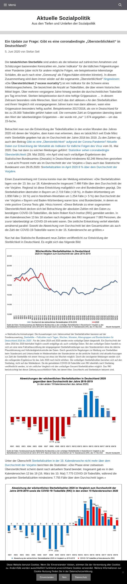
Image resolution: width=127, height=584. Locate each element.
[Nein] (123, 572)
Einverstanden (47, 577)
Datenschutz (81, 577)
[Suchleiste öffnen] (120, 5)
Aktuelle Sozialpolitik (63, 18)
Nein (64, 577)
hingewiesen (111, 79)
